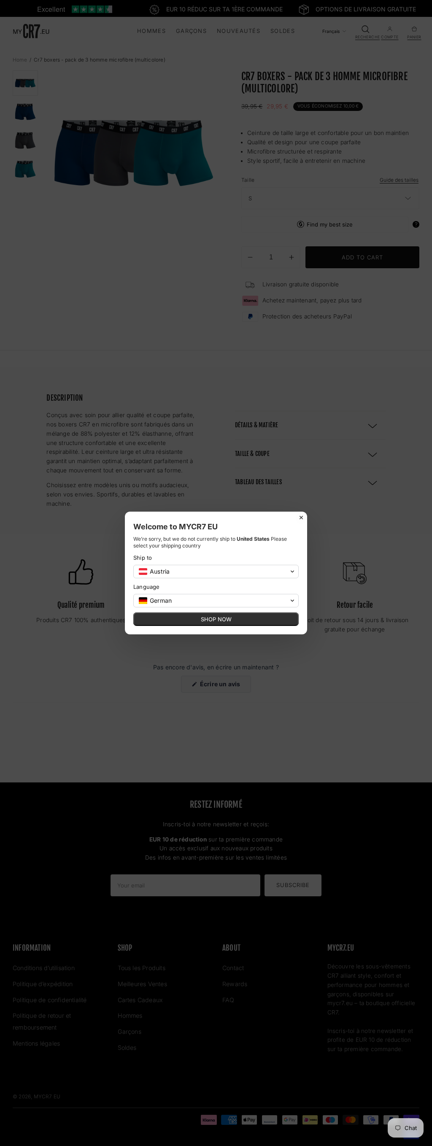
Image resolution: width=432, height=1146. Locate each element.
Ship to (142, 557)
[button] (216, 571)
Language (146, 586)
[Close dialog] (301, 517)
